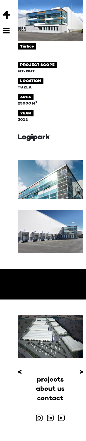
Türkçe (27, 46)
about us (50, 388)
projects (50, 379)
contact (50, 398)
